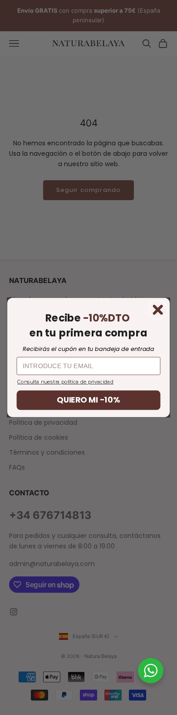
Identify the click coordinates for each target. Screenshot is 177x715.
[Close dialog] (158, 310)
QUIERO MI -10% (88, 400)
